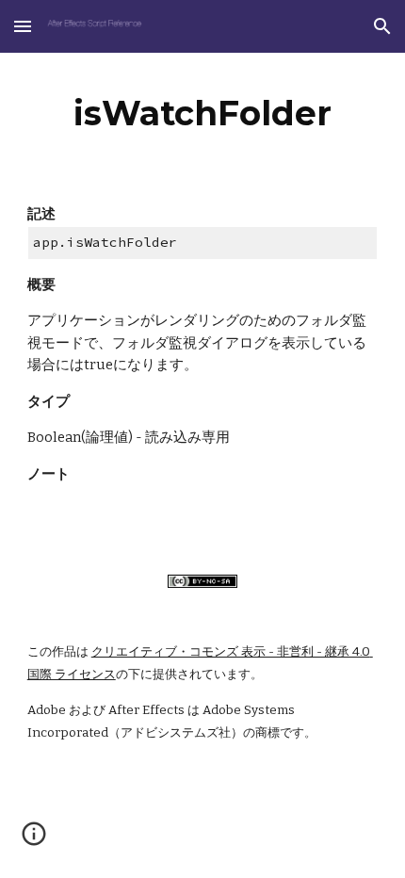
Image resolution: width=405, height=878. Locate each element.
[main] (203, 113)
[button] (22, 26)
